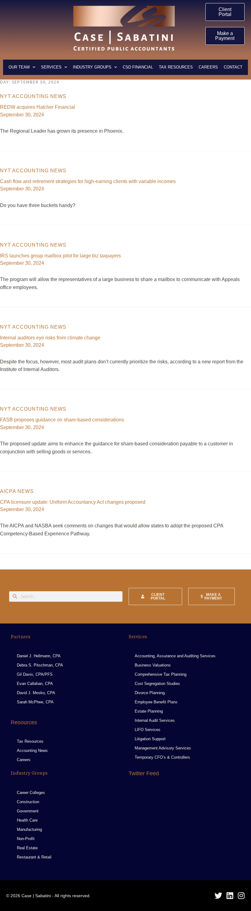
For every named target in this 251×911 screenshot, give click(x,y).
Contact (233, 67)
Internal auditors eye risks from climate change (50, 337)
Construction (28, 802)
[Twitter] (218, 895)
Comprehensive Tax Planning (160, 674)
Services (51, 67)
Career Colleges (31, 792)
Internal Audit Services (155, 720)
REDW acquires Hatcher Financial (37, 107)
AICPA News (17, 491)
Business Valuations (153, 665)
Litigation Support (150, 739)
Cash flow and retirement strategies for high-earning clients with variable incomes (88, 181)
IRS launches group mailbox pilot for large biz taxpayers (60, 255)
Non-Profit (26, 838)
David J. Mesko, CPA (36, 692)
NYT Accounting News (33, 96)
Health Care (27, 820)
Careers (208, 67)
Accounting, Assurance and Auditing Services (175, 656)
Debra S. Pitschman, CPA (40, 665)
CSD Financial (138, 67)
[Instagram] (241, 895)
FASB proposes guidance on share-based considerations (62, 419)
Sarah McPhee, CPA (35, 702)
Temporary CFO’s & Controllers (162, 757)
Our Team (19, 67)
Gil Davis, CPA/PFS (35, 674)
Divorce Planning (150, 692)
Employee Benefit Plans (156, 702)
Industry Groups (92, 67)
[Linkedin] (230, 895)
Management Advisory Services (163, 748)
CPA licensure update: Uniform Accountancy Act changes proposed (72, 502)
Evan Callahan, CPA (35, 683)
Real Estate (27, 848)
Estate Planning (149, 711)
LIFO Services (147, 729)
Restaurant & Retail (34, 857)
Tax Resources (176, 67)
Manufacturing (29, 829)
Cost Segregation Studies (157, 683)
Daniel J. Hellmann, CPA (39, 656)
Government (28, 811)
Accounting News (32, 750)
